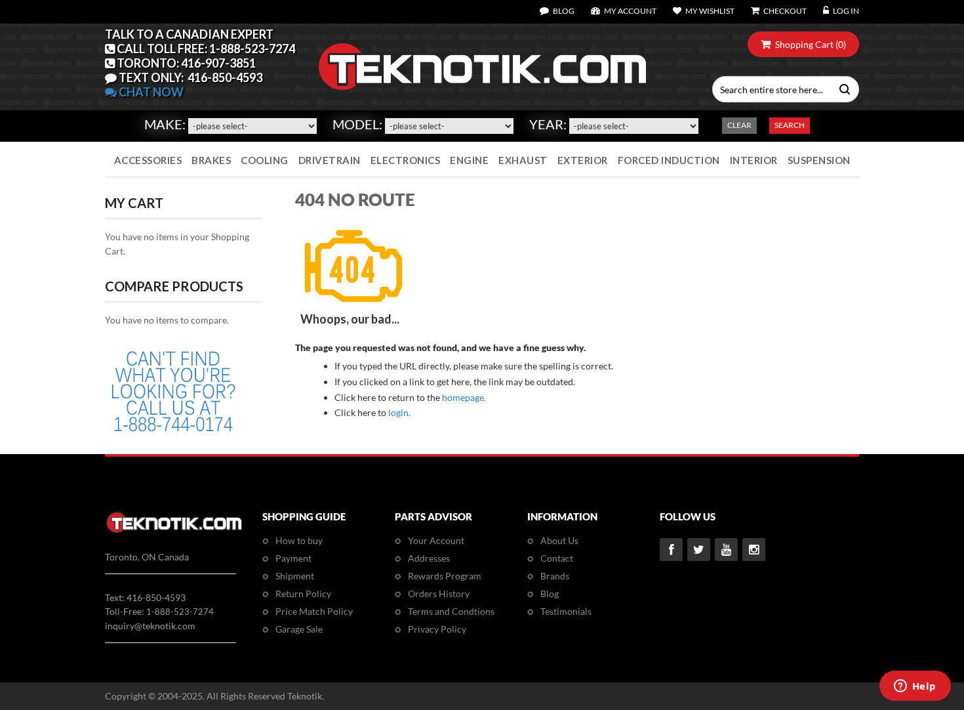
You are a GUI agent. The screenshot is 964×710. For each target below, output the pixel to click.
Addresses (429, 558)
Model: (357, 124)
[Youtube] (726, 549)
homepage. (464, 397)
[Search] (841, 87)
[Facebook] (671, 549)
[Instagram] (753, 549)
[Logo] (174, 530)
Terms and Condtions (451, 611)
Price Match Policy (314, 611)
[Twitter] (698, 549)
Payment (293, 558)
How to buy (299, 540)
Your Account (436, 540)
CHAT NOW (150, 92)
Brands (554, 575)
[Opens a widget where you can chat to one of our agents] (915, 687)
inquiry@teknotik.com (150, 625)
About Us (559, 540)
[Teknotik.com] (482, 67)
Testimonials (566, 611)
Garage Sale (299, 629)
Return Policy (303, 593)
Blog (549, 593)
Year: (548, 124)
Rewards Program (444, 575)
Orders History (439, 593)
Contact (556, 558)
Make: (165, 124)
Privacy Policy (437, 629)
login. (399, 412)
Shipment (294, 575)
